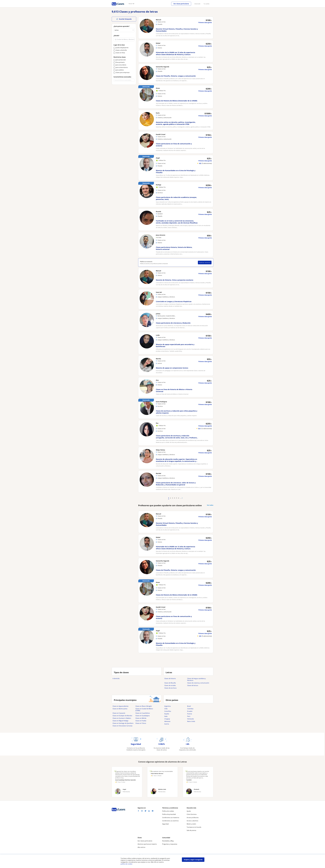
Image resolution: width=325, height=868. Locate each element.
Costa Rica (167, 711)
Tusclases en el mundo (194, 827)
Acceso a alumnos (192, 821)
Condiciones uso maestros (170, 817)
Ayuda (189, 811)
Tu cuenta (206, 4)
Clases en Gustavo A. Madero (122, 718)
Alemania (167, 721)
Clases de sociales (170, 685)
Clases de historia (170, 678)
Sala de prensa (191, 830)
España (166, 714)
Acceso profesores (193, 817)
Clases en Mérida (140, 718)
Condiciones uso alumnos (170, 821)
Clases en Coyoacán (119, 713)
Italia (165, 716)
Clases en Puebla (140, 721)
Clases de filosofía (170, 683)
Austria (166, 724)
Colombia (190, 709)
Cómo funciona (191, 814)
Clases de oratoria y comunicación (198, 683)
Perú (188, 716)
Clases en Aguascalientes (120, 706)
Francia (189, 714)
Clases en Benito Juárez (120, 709)
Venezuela (190, 719)
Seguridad (165, 824)
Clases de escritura (170, 688)
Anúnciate (197, 4)
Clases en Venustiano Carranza (122, 726)
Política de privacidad (169, 814)
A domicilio (116, 678)
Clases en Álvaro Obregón (143, 706)
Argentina (167, 706)
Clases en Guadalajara (142, 716)
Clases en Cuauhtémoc (142, 713)
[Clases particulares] (118, 6)
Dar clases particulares (181, 4)
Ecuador (190, 711)
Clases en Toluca (140, 723)
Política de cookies (168, 811)
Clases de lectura (192, 685)
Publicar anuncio (204, 262)
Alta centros (141, 847)
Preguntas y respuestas (169, 844)
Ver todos (210, 505)
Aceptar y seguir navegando (193, 860)
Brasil (189, 706)
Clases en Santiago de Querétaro (123, 723)
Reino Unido (191, 721)
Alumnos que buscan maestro (147, 844)
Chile (165, 709)
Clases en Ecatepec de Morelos (122, 716)
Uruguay (167, 719)
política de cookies (126, 864)
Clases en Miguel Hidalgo (120, 721)
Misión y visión (191, 824)
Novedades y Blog (168, 841)
